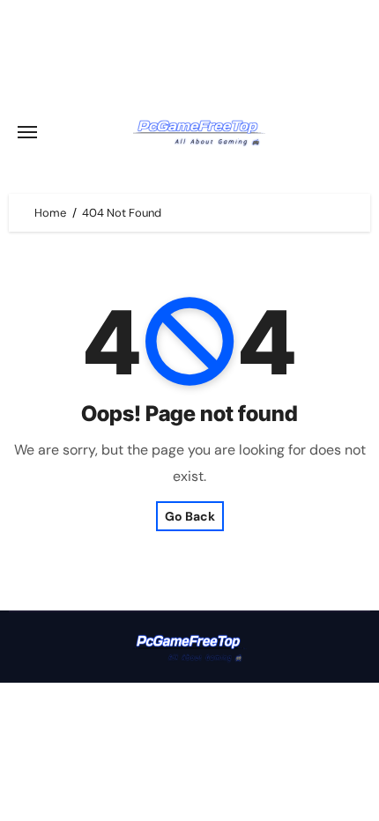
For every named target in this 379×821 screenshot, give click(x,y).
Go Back (190, 516)
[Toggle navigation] (27, 132)
